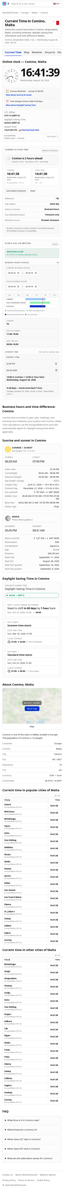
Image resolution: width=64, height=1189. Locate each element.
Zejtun (7, 933)
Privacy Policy (9, 1180)
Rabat (7, 883)
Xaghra (7, 1085)
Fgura (7, 826)
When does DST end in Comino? (23, 1148)
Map (26, 52)
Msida (7, 861)
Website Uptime (48, 1174)
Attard (7, 804)
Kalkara (8, 1021)
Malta (34, 12)
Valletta (8, 1078)
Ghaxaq (8, 985)
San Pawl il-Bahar (12, 897)
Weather (37, 52)
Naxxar (7, 868)
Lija (6, 1028)
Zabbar (7, 925)
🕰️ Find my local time (29, 130)
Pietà (6, 1057)
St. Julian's (9, 911)
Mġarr (7, 1035)
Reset (32, 190)
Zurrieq (8, 940)
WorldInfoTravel (10, 12)
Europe (25, 12)
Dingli (7, 971)
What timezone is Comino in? (22, 1129)
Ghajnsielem (10, 978)
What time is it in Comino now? (23, 1120)
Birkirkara (9, 811)
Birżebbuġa (10, 819)
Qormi (7, 876)
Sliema (7, 904)
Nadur (7, 1042)
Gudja (7, 992)
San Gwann (9, 890)
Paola (7, 1049)
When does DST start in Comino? (24, 1139)
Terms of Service (26, 1180)
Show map (32, 708)
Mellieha (8, 847)
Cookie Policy (43, 1180)
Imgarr (7, 1014)
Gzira (6, 833)
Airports (50, 52)
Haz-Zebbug (10, 840)
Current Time (13, 52)
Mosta (7, 854)
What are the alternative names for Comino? (30, 1158)
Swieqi (7, 918)
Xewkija (8, 1092)
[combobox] (32, 3)
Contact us (7, 1174)
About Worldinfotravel (26, 1174)
